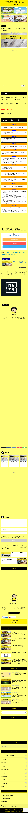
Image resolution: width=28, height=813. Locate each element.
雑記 (14, 786)
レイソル (7, 805)
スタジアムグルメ (14, 762)
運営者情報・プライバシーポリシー (11, 809)
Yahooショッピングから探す (14, 246)
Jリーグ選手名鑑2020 (14, 235)
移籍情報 (14, 776)
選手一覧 (14, 783)
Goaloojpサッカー (7, 798)
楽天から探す (14, 243)
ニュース (14, 766)
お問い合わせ (21, 809)
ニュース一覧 (14, 769)
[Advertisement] (14, 65)
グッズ (14, 759)
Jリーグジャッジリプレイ (14, 755)
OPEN (23, 85)
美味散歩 (5, 801)
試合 (14, 779)
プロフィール (14, 612)
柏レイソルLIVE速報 (8, 795)
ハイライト (14, 773)
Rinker (16, 237)
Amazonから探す (14, 239)
